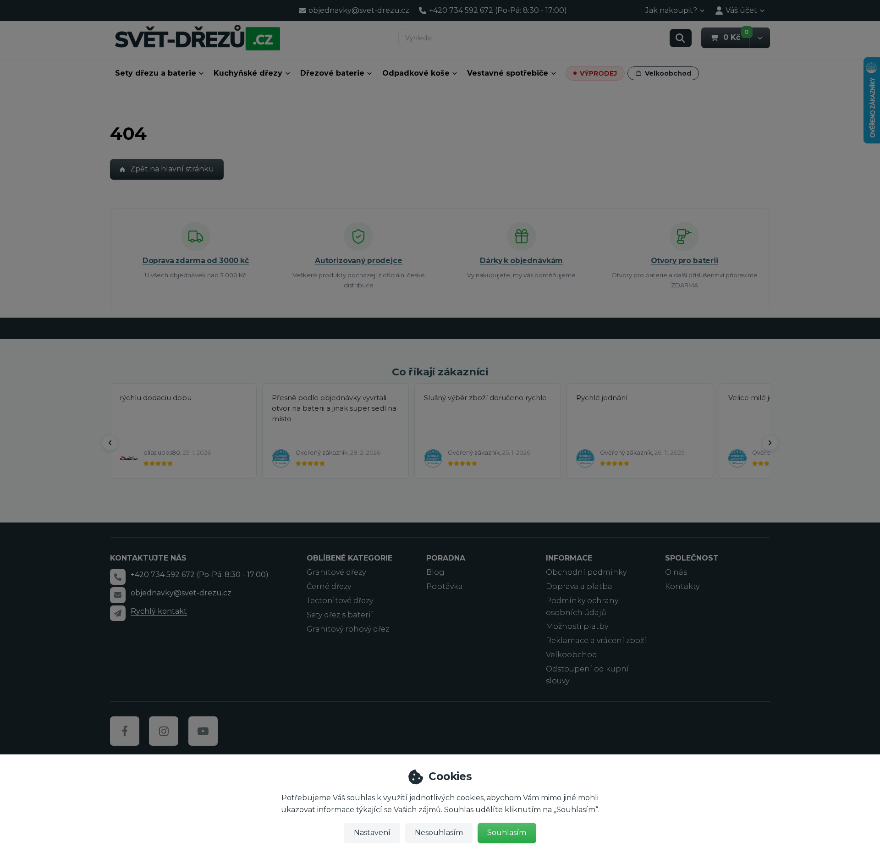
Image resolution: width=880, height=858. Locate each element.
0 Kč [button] (736, 37)
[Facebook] (124, 731)
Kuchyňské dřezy (248, 73)
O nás (676, 572)
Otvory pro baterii (684, 260)
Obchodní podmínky (586, 572)
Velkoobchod (668, 73)
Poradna (445, 558)
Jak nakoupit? (671, 10)
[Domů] (197, 37)
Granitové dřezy (336, 572)
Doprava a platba (579, 586)
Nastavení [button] (372, 832)
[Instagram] (163, 731)
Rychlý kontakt (159, 611)
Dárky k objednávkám (521, 260)
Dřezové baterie (332, 73)
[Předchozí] (110, 442)
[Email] (118, 595)
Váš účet (741, 10)
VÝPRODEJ (598, 73)
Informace (569, 558)
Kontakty (682, 586)
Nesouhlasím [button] (439, 832)
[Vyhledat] (681, 38)
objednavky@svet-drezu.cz (181, 592)
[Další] (770, 442)
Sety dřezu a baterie (155, 73)
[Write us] (118, 613)
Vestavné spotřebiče (507, 73)
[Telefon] (118, 576)
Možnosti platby (577, 626)
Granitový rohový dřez (348, 629)
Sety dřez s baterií (340, 614)
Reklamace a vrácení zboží (596, 640)
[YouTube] (203, 731)
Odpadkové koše (416, 73)
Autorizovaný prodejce (358, 260)
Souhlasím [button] (506, 832)
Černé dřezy (329, 586)
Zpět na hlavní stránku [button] (172, 169)
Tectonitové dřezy (340, 600)
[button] (759, 38)
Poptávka (444, 586)
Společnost (692, 558)
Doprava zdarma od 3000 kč (196, 260)
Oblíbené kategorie (349, 558)
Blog (435, 572)
